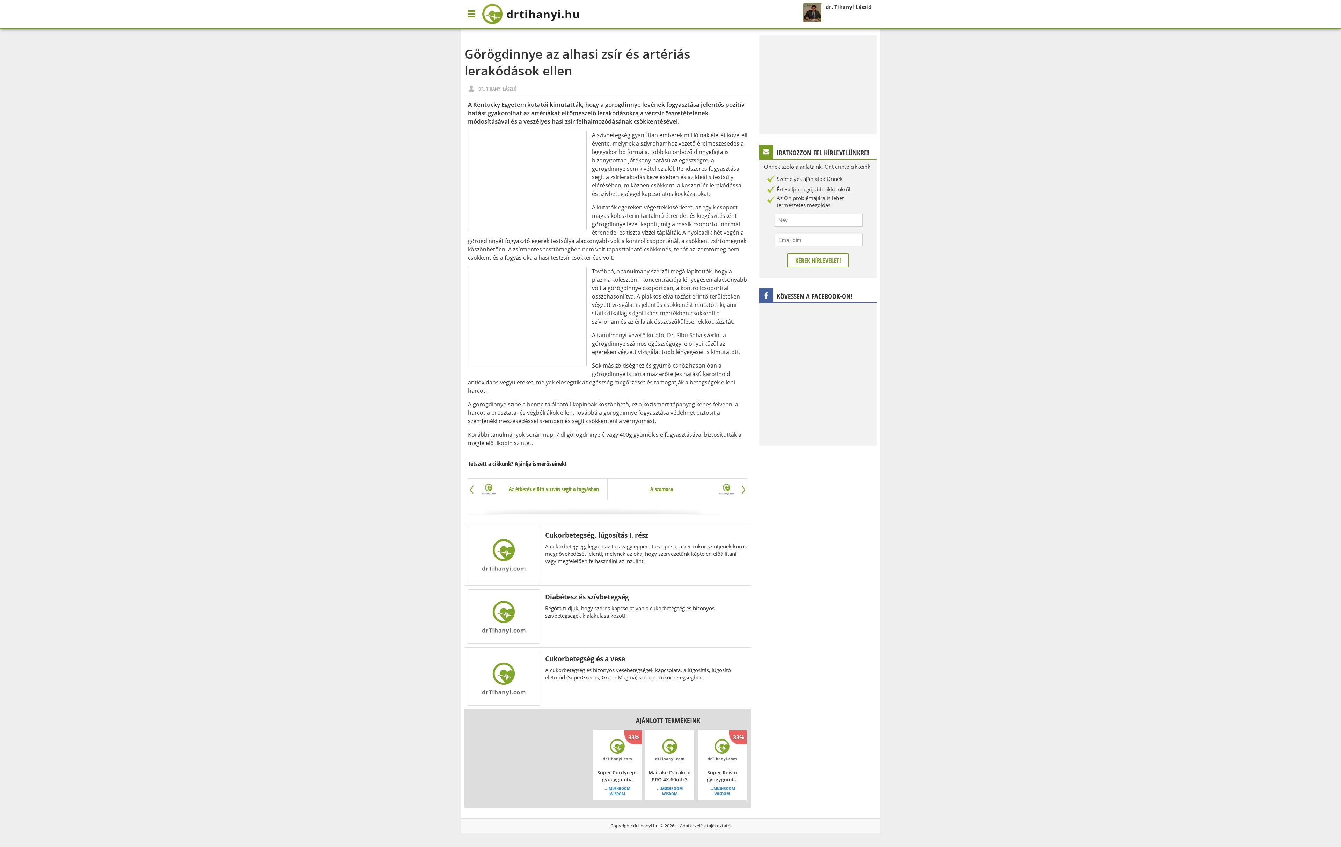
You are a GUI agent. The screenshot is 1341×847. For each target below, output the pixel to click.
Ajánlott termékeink (668, 720)
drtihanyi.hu (646, 826)
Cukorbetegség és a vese (585, 658)
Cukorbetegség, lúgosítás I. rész (596, 535)
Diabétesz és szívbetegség (587, 596)
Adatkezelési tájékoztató (705, 826)
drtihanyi (543, 13)
